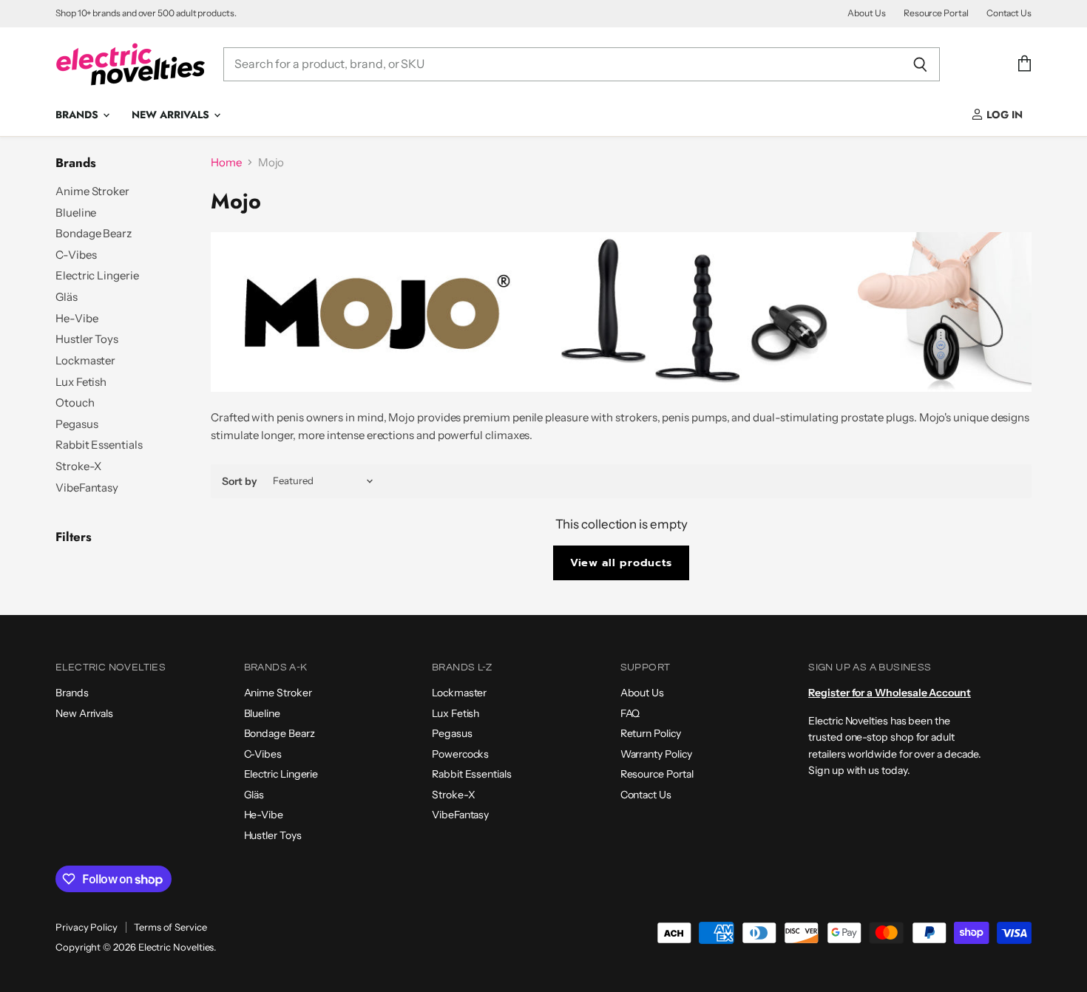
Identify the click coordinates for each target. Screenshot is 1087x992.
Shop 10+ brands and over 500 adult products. (146, 13)
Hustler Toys (86, 339)
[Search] (920, 64)
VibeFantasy (86, 487)
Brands (78, 114)
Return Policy (650, 733)
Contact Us (1009, 13)
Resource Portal (936, 13)
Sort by (239, 481)
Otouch (75, 402)
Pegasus (76, 424)
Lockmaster (85, 360)
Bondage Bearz (93, 233)
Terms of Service (170, 927)
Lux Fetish (80, 382)
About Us (866, 13)
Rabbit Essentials (99, 445)
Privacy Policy (86, 927)
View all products (621, 562)
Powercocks (460, 754)
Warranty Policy (656, 754)
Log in (1003, 114)
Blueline (75, 212)
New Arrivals (172, 114)
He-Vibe (76, 318)
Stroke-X (78, 466)
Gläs (66, 297)
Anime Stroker (92, 191)
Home (226, 162)
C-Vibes (75, 255)
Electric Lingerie (97, 275)
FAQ (630, 713)
